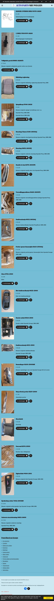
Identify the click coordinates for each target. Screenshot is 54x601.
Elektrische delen (7, 545)
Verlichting (5, 570)
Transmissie (6, 565)
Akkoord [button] (48, 598)
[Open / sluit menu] (2, 5)
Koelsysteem (6, 552)
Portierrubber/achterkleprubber (11, 559)
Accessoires (6, 541)
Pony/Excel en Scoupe (9, 538)
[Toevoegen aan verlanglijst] (30, 20)
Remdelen (5, 561)
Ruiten (4, 563)
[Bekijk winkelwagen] (51, 5)
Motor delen (6, 554)
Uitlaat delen (6, 568)
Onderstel (5, 556)
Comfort (5, 543)
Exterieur (5, 547)
